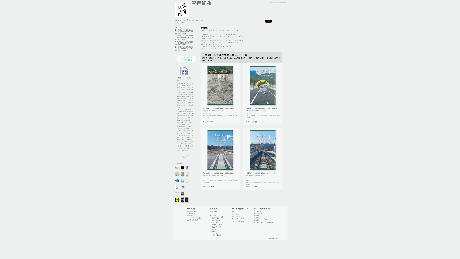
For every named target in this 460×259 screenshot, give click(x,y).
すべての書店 (214, 211)
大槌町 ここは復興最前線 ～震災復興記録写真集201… (186, 30)
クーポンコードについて (194, 217)
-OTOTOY (214, 229)
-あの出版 (214, 233)
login (271, 2)
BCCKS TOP (258, 213)
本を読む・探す (192, 211)
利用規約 (256, 215)
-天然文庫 (214, 222)
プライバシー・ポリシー (261, 219)
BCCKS (282, 2)
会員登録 (275, 2)
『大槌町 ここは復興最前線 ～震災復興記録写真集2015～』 (225, 108)
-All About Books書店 (217, 217)
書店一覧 (184, 156)
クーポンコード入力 (238, 218)
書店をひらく (191, 213)
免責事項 (256, 220)
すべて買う (186, 59)
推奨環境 (190, 215)
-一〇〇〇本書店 (216, 235)
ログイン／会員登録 (238, 221)
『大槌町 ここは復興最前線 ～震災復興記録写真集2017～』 (225, 173)
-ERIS (213, 231)
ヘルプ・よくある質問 (194, 219)
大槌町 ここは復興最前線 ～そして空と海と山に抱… (185, 47)
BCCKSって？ (258, 211)
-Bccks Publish (215, 220)
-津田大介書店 (215, 219)
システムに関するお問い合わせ (263, 222)
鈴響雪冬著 (206, 111)
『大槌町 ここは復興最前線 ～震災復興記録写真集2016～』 (268, 108)
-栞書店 (213, 228)
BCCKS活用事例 (192, 220)
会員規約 (256, 217)
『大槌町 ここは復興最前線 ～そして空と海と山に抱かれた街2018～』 (272, 173)
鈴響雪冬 (177, 33)
